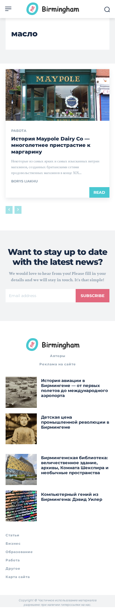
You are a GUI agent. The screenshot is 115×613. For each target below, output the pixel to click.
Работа (19, 130)
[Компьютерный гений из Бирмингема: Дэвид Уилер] (21, 506)
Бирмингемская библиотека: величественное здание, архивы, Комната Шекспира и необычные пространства (75, 465)
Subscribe (92, 295)
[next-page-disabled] (18, 210)
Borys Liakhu (24, 181)
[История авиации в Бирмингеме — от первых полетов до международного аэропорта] (21, 392)
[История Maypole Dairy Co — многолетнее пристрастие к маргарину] (57, 95)
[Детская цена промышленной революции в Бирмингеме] (21, 428)
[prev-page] (9, 210)
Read (99, 192)
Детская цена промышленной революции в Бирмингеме (75, 422)
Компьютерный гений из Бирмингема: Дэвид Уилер (71, 497)
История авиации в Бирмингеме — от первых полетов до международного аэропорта (74, 388)
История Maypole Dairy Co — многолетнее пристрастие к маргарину (50, 145)
